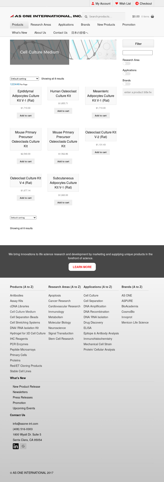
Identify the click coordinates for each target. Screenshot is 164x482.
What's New (19, 32)
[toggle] (138, 63)
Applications (66, 24)
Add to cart (26, 115)
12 (11, 84)
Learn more (82, 267)
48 (18, 84)
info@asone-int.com (25, 423)
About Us (40, 32)
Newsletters (20, 392)
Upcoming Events (24, 408)
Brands (85, 24)
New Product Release (26, 386)
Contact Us (60, 32)
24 (14, 84)
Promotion (128, 24)
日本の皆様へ (79, 32)
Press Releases (23, 397)
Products (17, 24)
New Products (106, 24)
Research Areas (41, 24)
